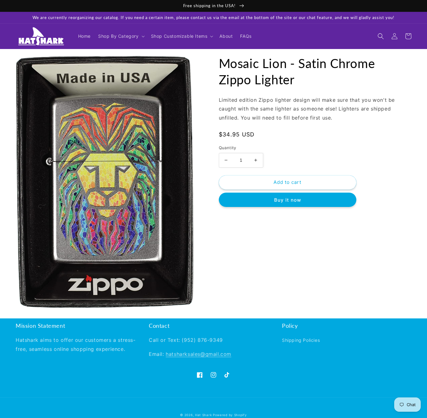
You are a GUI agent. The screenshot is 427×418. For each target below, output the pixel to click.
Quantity (227, 147)
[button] (120, 36)
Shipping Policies (301, 340)
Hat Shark (203, 415)
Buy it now (287, 200)
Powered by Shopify (230, 415)
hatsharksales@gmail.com (198, 354)
